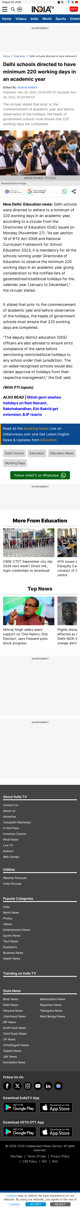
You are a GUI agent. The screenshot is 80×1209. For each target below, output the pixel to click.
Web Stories (11, 856)
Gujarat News (12, 1050)
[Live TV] (74, 9)
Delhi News (10, 1005)
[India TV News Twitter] (72, 2)
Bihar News (10, 999)
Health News (11, 958)
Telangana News (51, 1010)
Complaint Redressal (17, 822)
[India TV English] (43, 9)
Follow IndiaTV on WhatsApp (36, 475)
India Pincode (12, 883)
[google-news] (58, 1086)
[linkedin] (48, 1086)
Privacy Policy (60, 1156)
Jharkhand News (14, 1016)
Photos (7, 918)
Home (6, 19)
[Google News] (13, 191)
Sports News (11, 935)
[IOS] (58, 2)
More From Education (40, 521)
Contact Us (10, 805)
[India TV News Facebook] (68, 2)
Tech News (10, 941)
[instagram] (28, 1086)
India (34, 19)
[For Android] (19, 1132)
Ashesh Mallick (27, 87)
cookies (14, 1204)
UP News (9, 1039)
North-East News (14, 1028)
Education (19, 56)
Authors (8, 851)
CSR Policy (29, 1161)
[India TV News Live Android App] (19, 1107)
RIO (44, 1161)
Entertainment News (16, 929)
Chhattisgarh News (16, 1045)
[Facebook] (7, 1086)
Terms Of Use (36, 1156)
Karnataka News (14, 1062)
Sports (61, 19)
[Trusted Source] (36, 191)
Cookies (11, 1195)
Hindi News (10, 839)
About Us (9, 810)
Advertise (9, 816)
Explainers (10, 947)
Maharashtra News (52, 999)
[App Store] (56, 1107)
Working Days (15, 463)
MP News (9, 1022)
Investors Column (14, 833)
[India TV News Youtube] (76, 2)
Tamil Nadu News (15, 1033)
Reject (60, 1204)
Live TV (8, 845)
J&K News (10, 1056)
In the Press (11, 828)
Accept (35, 1204)
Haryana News (13, 1010)
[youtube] (38, 1086)
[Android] (62, 2)
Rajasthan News (51, 1005)
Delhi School (14, 453)
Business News (13, 952)
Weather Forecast (14, 878)
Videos (20, 19)
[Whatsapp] (64, 191)
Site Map (16, 1156)
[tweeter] (17, 1086)
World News (11, 912)
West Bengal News (52, 1016)
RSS (55, 1161)
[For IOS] (56, 1132)
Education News (62, 453)
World (46, 19)
